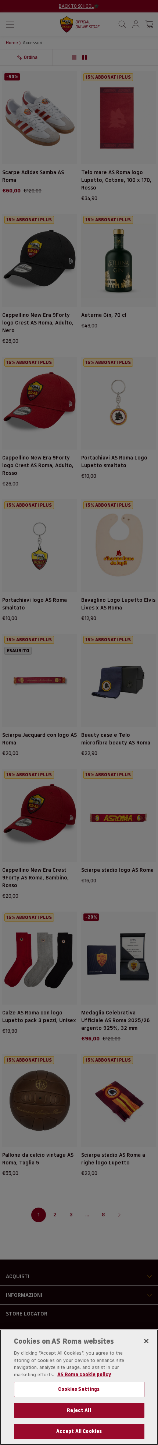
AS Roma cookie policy (84, 1374)
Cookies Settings (79, 1389)
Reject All (79, 1410)
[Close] (146, 1341)
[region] (79, 1387)
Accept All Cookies (79, 1431)
